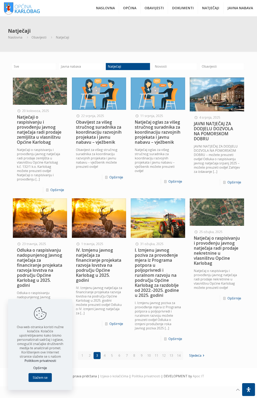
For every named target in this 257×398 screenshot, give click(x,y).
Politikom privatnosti (40, 360)
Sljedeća (195, 355)
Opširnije (57, 190)
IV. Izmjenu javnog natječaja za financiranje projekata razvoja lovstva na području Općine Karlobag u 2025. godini (98, 265)
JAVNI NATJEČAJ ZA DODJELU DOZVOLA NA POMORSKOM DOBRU (213, 131)
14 (179, 355)
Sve (16, 66)
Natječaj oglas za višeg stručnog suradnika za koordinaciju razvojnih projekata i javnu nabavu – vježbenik (158, 132)
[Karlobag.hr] (22, 8)
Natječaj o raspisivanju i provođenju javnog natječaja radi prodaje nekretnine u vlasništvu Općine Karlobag (217, 250)
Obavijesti (39, 37)
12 (164, 355)
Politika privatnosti (146, 376)
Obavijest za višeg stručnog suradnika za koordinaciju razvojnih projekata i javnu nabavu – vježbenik (99, 132)
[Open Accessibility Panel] (248, 389)
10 (149, 355)
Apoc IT (198, 376)
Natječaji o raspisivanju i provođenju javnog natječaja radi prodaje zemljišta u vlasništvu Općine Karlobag (39, 129)
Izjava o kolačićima (114, 376)
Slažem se (40, 377)
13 (171, 355)
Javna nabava (71, 66)
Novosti (161, 66)
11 (156, 355)
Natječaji (114, 66)
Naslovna (15, 37)
